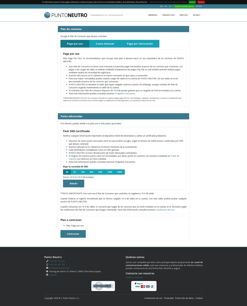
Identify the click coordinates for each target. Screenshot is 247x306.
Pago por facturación (140, 43)
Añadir (74, 183)
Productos (168, 15)
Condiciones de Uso (165, 209)
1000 (109, 171)
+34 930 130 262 (57, 261)
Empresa (152, 15)
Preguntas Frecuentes (125, 93)
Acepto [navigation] (192, 2)
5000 (119, 171)
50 (74, 171)
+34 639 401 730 (57, 264)
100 (83, 171)
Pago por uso (75, 43)
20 (67, 171)
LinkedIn (53, 274)
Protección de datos (184, 298)
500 (100, 171)
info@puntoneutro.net (59, 268)
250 (91, 171)
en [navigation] (161, 6)
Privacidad (169, 298)
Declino (201, 2)
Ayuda (196, 15)
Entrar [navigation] (199, 6)
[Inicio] (65, 15)
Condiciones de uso (153, 298)
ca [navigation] (170, 6)
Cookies (199, 298)
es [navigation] (166, 6)
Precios (184, 15)
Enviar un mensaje (134, 277)
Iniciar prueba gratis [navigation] (184, 6)
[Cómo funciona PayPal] (144, 285)
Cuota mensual (105, 43)
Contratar (73, 233)
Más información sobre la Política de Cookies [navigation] (168, 2)
